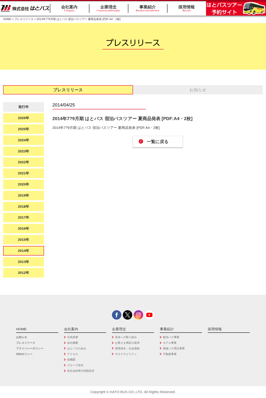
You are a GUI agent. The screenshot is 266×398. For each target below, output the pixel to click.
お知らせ (197, 90)
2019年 (23, 195)
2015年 (23, 240)
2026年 (23, 118)
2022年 (23, 162)
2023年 (23, 151)
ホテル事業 (170, 342)
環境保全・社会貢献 (127, 348)
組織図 (71, 359)
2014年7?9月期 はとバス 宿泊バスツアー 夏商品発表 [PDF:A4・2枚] (106, 128)
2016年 (23, 228)
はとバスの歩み (76, 348)
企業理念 (108, 8)
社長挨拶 (72, 337)
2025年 (23, 129)
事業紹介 (147, 8)
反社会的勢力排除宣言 (80, 370)
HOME (7, 19)
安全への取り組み (126, 337)
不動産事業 (170, 354)
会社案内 (69, 8)
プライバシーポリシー (29, 348)
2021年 (23, 173)
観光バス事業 (171, 337)
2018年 (23, 206)
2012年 (23, 273)
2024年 (23, 140)
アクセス (72, 354)
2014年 (23, 251)
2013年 (23, 262)
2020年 (23, 184)
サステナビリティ (126, 354)
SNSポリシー (24, 354)
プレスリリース (23, 19)
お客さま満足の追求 (127, 342)
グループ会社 (75, 365)
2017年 (23, 217)
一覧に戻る (158, 141)
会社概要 (72, 342)
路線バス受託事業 (174, 348)
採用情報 (186, 8)
